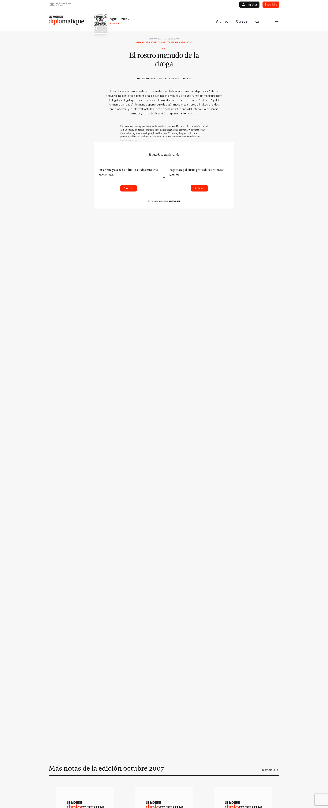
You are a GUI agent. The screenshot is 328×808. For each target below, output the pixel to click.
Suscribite (128, 188)
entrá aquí (174, 200)
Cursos (242, 21)
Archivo (222, 21)
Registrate (199, 188)
